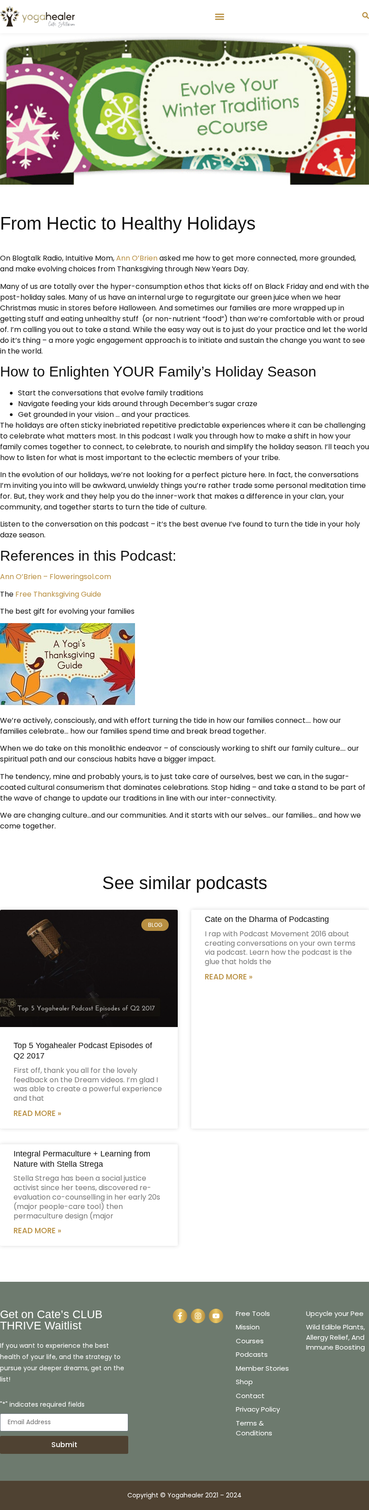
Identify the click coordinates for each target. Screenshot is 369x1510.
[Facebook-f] (180, 1316)
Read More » (37, 1113)
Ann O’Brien (137, 258)
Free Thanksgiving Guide (58, 594)
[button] (219, 16)
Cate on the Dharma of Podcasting (267, 919)
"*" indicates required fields (42, 1405)
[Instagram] (198, 1316)
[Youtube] (216, 1316)
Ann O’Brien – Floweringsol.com (55, 576)
